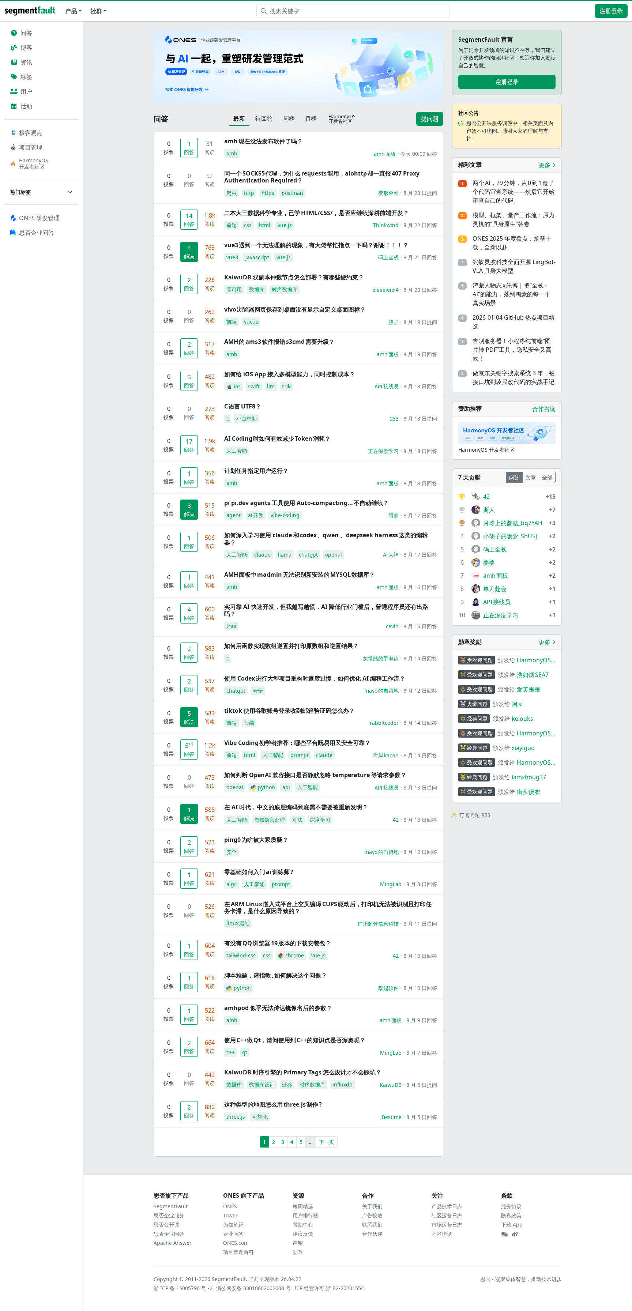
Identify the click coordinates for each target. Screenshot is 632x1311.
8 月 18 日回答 (420, 386)
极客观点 (30, 133)
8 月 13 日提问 (420, 787)
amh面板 (385, 153)
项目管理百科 (238, 1251)
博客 (26, 48)
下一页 (326, 1141)
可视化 (260, 1116)
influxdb (342, 1084)
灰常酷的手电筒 (381, 658)
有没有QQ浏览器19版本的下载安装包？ (277, 943)
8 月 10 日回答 (420, 955)
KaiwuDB (391, 1084)
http (249, 192)
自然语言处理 (269, 819)
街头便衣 (528, 792)
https (268, 192)
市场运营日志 (447, 1224)
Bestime (392, 1117)
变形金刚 (388, 192)
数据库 (256, 289)
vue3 (232, 257)
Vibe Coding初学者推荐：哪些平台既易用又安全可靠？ (297, 743)
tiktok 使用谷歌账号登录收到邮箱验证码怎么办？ (289, 711)
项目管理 (30, 147)
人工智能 (236, 450)
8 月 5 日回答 (421, 1117)
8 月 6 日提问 (421, 1084)
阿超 (393, 515)
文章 (531, 477)
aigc (231, 884)
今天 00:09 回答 (418, 153)
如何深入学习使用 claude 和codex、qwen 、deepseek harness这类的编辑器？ (326, 538)
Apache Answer (173, 1242)
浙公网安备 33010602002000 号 (253, 1288)
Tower (230, 1215)
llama (284, 554)
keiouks (522, 719)
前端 (231, 225)
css (248, 225)
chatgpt (308, 554)
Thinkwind (386, 225)
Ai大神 (391, 554)
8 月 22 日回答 (420, 225)
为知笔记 (233, 1224)
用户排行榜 (305, 1215)
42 (396, 819)
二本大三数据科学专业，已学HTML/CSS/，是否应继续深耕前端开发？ (316, 213)
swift (254, 386)
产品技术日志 (447, 1206)
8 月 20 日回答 (420, 289)
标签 (26, 77)
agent (233, 515)
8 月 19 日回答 (420, 354)
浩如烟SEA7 (533, 675)
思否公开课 (166, 1224)
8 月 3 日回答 (421, 884)
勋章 (298, 1251)
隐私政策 (511, 1215)
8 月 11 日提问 (420, 923)
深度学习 (320, 819)
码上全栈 (388, 257)
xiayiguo (523, 748)
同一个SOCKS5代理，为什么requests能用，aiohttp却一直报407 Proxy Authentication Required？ (322, 176)
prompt (299, 754)
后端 (249, 722)
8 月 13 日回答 (420, 819)
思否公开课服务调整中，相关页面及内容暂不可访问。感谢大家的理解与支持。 (509, 131)
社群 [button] (96, 11)
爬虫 (231, 192)
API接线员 (387, 386)
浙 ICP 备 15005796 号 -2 (183, 1288)
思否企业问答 (169, 1233)
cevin (392, 626)
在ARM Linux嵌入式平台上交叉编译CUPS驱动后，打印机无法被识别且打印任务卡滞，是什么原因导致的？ (328, 907)
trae (231, 625)
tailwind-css (241, 955)
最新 (239, 118)
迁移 (287, 1084)
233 (394, 418)
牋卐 (393, 322)
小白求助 (246, 418)
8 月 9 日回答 (421, 1020)
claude (262, 554)
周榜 (289, 118)
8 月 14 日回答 (420, 658)
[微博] (515, 1234)
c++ (230, 1052)
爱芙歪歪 (528, 689)
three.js (235, 1116)
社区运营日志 (447, 1215)
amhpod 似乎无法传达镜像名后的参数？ (278, 1008)
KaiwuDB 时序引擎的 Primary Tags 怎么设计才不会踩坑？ (302, 1072)
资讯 (26, 62)
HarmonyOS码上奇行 (534, 660)
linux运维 (237, 923)
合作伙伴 (372, 1233)
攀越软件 (388, 987)
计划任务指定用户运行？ (256, 471)
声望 (298, 1242)
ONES (230, 1206)
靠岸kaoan (386, 755)
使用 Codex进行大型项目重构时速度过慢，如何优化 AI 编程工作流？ (314, 678)
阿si (517, 704)
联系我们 (372, 1224)
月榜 (311, 118)
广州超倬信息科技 (378, 923)
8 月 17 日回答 (420, 515)
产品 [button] (71, 11)
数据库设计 (262, 1084)
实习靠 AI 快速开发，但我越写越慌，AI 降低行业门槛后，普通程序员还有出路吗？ (326, 610)
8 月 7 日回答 (421, 1052)
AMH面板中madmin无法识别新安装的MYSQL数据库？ (299, 574)
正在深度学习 (383, 451)
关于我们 (372, 1206)
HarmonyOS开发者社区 (33, 163)
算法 (297, 819)
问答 (26, 33)
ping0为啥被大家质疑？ (256, 840)
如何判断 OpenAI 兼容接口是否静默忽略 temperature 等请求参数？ (315, 775)
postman (292, 192)
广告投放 (372, 1215)
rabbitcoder (384, 722)
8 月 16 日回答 (420, 587)
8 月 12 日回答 (420, 690)
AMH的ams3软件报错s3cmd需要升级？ (279, 342)
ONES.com (236, 1242)
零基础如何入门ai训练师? (258, 872)
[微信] (504, 1234)
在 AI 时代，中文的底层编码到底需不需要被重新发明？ (296, 807)
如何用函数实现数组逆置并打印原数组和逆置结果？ (291, 646)
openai (333, 554)
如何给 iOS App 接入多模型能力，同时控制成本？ (289, 374)
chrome (294, 955)
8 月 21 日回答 (420, 257)
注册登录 (611, 11)
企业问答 (233, 1233)
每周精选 (303, 1206)
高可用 (234, 289)
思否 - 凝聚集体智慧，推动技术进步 (521, 1279)
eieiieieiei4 (385, 289)
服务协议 (511, 1206)
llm (271, 386)
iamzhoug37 (529, 777)
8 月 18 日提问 (420, 418)
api (286, 787)
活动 (26, 106)
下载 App (512, 1224)
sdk (286, 386)
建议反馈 (303, 1233)
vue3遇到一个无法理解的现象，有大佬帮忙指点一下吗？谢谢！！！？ (316, 245)
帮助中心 (303, 1224)
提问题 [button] (430, 119)
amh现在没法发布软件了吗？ (263, 141)
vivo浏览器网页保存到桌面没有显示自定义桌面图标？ (295, 309)
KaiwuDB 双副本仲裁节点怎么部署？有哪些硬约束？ (294, 277)
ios (237, 386)
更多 (545, 165)
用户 (26, 91)
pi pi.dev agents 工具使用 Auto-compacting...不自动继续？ (306, 503)
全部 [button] (547, 477)
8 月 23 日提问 (420, 192)
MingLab (391, 884)
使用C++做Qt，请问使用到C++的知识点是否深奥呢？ (294, 1040)
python (266, 787)
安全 (258, 690)
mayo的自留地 (381, 690)
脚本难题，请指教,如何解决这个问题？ (275, 975)
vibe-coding (285, 515)
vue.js (285, 225)
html (264, 225)
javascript (257, 257)
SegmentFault (171, 1206)
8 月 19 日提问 (420, 322)
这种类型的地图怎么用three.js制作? (273, 1104)
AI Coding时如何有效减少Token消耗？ (277, 438)
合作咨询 (544, 409)
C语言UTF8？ (242, 406)
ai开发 (255, 515)
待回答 (264, 118)
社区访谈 (442, 1233)
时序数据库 (284, 289)
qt (244, 1052)
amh (231, 153)
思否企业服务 (169, 1215)
